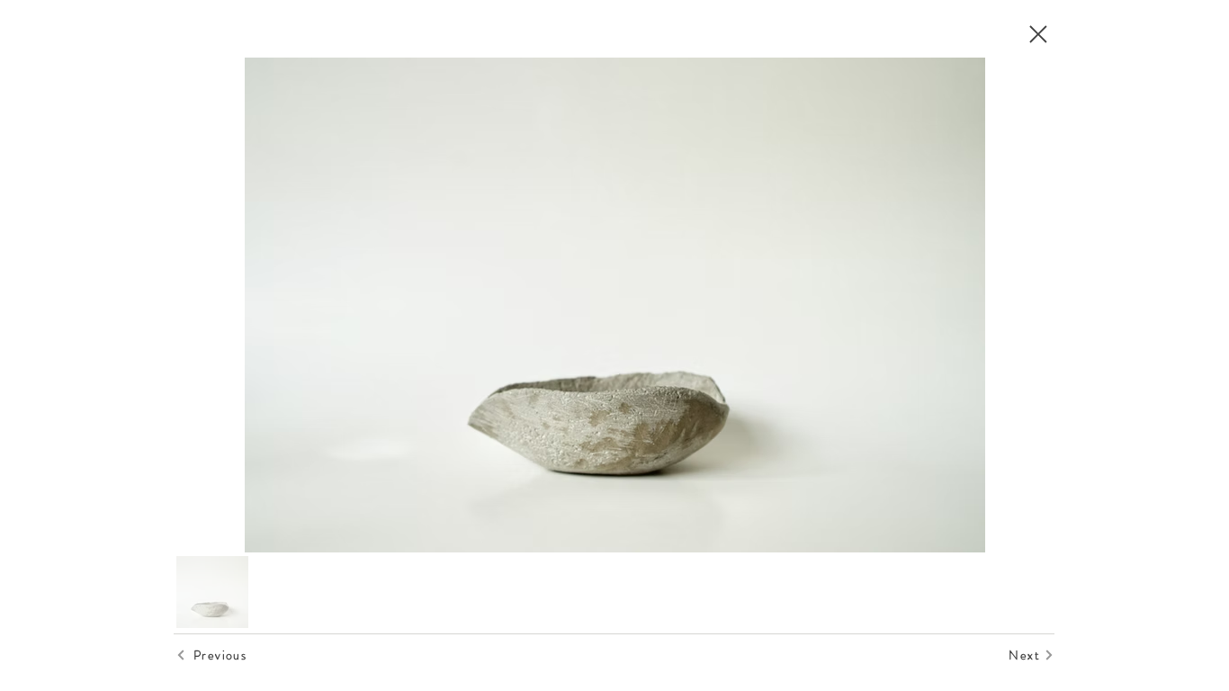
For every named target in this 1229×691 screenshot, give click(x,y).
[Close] (1037, 34)
